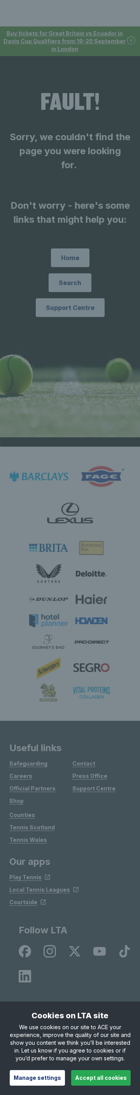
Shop (16, 800)
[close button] (131, 41)
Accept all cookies (101, 1077)
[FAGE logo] (101, 476)
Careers (20, 776)
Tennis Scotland (32, 827)
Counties (22, 815)
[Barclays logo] (39, 476)
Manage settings (37, 1077)
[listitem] (48, 548)
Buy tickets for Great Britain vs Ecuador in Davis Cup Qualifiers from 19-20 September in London (65, 41)
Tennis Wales (28, 839)
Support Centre (70, 308)
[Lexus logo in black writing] (70, 513)
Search (70, 283)
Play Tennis (25, 877)
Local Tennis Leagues (39, 889)
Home (70, 258)
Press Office (89, 776)
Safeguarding (28, 763)
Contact (83, 763)
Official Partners (32, 788)
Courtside (23, 902)
